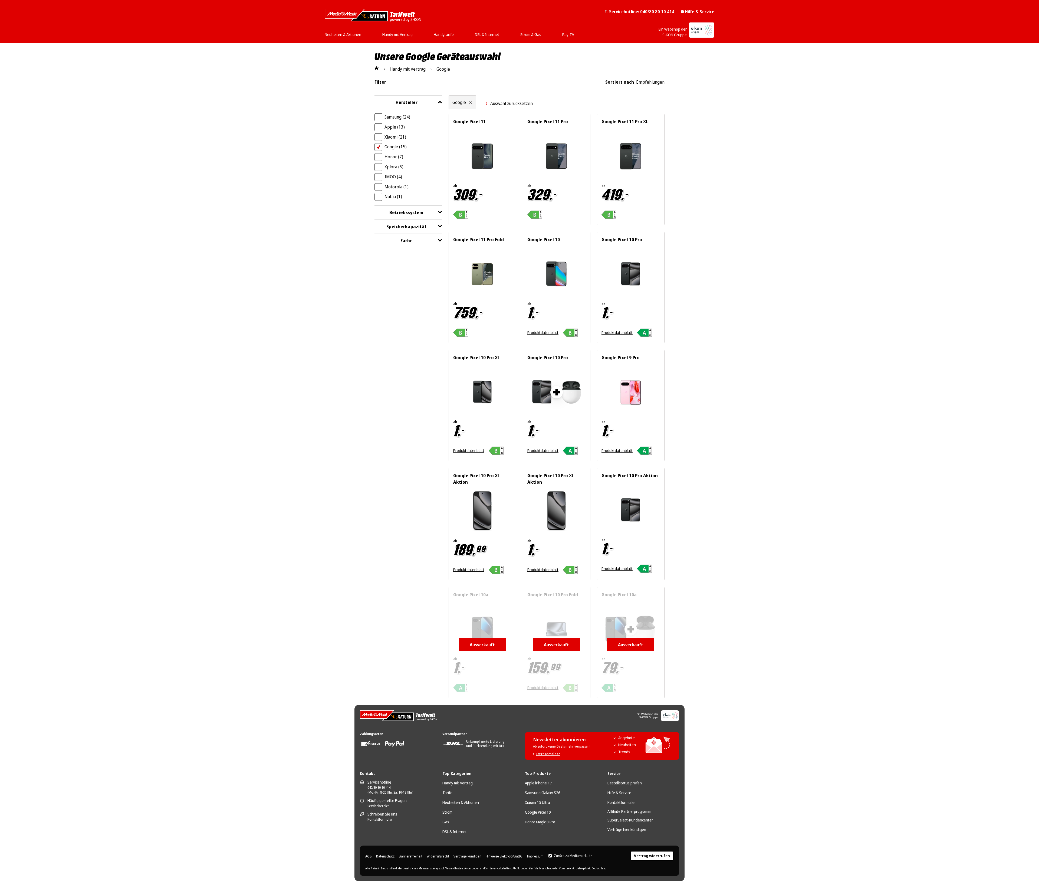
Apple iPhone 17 (538, 782)
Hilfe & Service (699, 12)
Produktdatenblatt (542, 332)
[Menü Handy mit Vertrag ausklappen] (414, 32)
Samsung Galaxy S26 (542, 792)
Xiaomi (395, 137)
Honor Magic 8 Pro (540, 821)
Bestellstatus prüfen (624, 782)
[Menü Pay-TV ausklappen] (575, 32)
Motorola (396, 187)
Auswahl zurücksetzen (511, 103)
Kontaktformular (380, 819)
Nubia (393, 196)
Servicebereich (378, 806)
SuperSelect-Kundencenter (630, 820)
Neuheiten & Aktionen (460, 802)
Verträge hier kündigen (626, 829)
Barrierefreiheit (410, 856)
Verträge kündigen (467, 856)
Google (395, 147)
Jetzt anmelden (548, 754)
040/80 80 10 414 (378, 787)
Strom (447, 812)
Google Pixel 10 (538, 812)
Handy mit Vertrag (457, 782)
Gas (445, 821)
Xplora (393, 167)
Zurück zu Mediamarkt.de (573, 856)
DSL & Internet (454, 831)
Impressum (535, 856)
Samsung (397, 117)
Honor (393, 157)
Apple (394, 127)
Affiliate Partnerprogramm (629, 811)
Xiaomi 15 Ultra (537, 802)
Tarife (447, 792)
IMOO (393, 177)
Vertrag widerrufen (652, 855)
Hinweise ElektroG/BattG (504, 856)
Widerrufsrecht (438, 856)
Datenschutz (385, 856)
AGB (368, 856)
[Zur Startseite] (376, 68)
